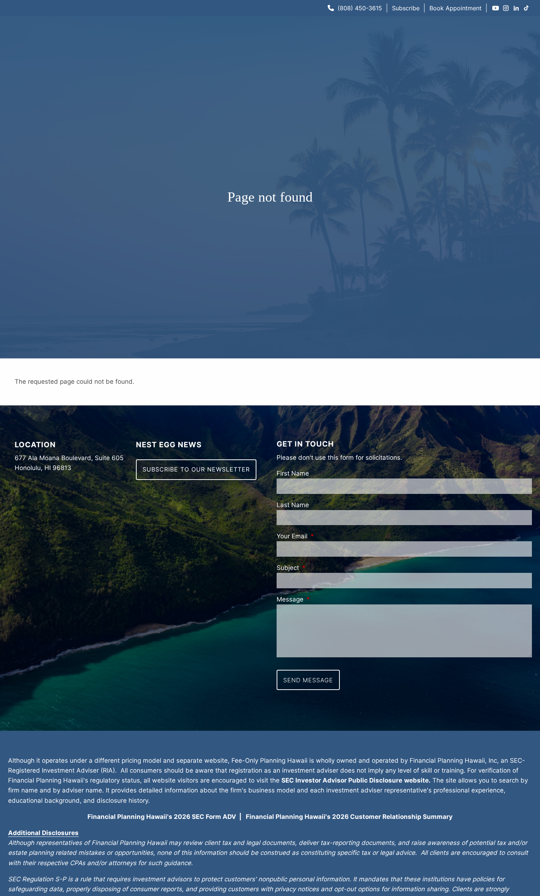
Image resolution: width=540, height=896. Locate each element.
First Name (293, 473)
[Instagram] (506, 8)
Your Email (324, 536)
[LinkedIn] (516, 8)
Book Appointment (455, 8)
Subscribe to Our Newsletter (196, 469)
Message (322, 599)
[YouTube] (495, 8)
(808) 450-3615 (360, 8)
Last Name (293, 505)
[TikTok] (526, 8)
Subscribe (406, 8)
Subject (320, 567)
